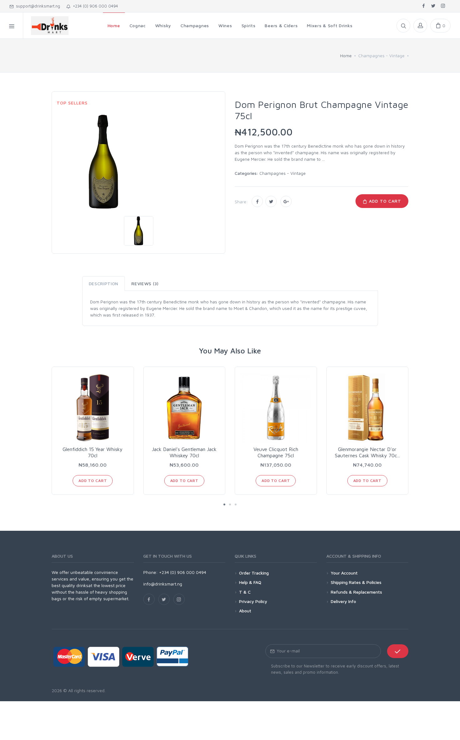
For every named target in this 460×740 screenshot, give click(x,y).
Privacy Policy (253, 601)
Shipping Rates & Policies (356, 582)
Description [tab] (104, 283)
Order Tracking (254, 572)
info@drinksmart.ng (162, 583)
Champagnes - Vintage (282, 173)
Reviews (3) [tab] (145, 283)
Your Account (344, 572)
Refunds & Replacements (356, 592)
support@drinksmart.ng (36, 5)
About (245, 610)
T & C (245, 592)
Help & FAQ (250, 582)
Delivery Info (343, 601)
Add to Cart (384, 201)
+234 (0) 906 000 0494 (94, 5)
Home (346, 55)
